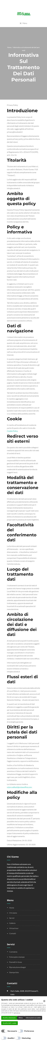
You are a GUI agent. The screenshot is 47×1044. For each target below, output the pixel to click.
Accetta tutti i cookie (9, 1023)
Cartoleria (13, 952)
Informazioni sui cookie (33, 1018)
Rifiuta (21, 1018)
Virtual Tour (13, 928)
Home (9, 47)
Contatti (12, 933)
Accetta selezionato (9, 1018)
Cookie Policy (12, 431)
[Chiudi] (44, 1001)
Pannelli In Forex (15, 962)
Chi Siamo (13, 913)
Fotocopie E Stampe (17, 957)
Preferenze (29, 1031)
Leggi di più (17, 1012)
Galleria (12, 923)
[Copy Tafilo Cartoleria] (23, 14)
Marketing (26, 1038)
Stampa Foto (14, 972)
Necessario (12, 1031)
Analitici (11, 1038)
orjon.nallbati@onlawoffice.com (19, 787)
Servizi (11, 918)
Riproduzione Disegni (17, 967)
